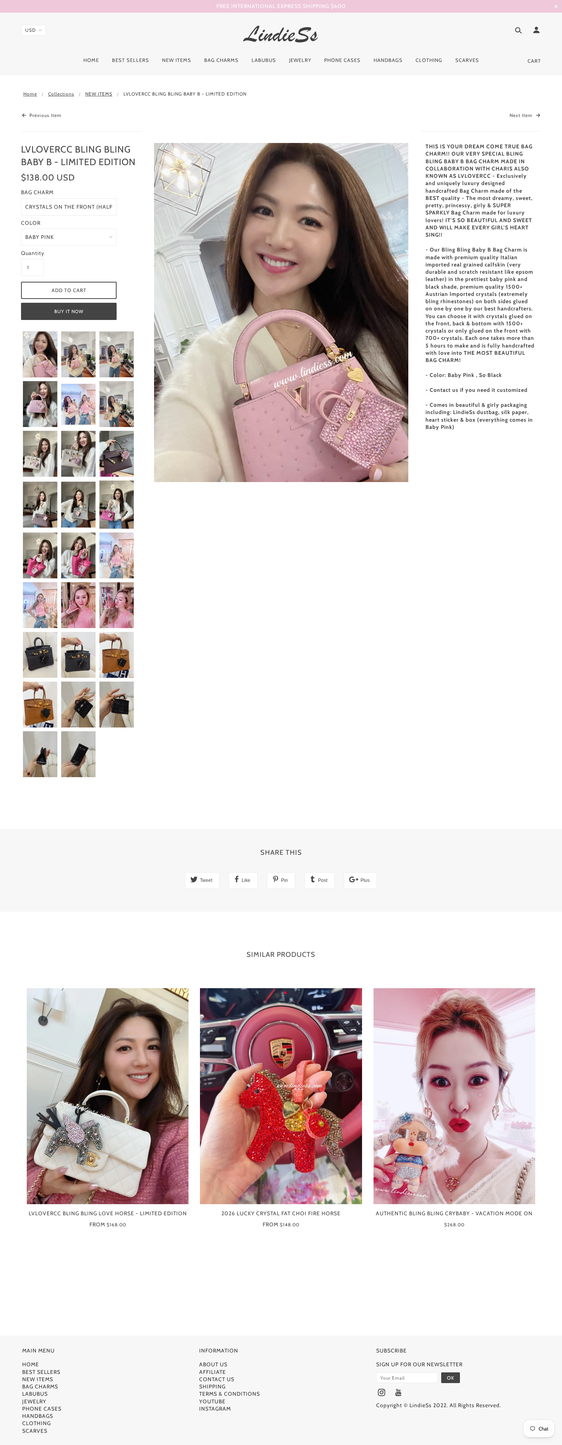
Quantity (32, 253)
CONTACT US (216, 1379)
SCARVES (34, 1430)
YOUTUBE (212, 1401)
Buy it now (68, 311)
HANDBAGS (37, 1416)
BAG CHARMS (40, 1386)
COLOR (31, 222)
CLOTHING (36, 1423)
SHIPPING (212, 1386)
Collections (61, 94)
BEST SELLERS (41, 1372)
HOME (30, 1364)
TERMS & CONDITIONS (229, 1393)
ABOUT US (213, 1364)
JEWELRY (34, 1401)
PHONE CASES (42, 1408)
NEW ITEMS (98, 94)
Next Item (522, 115)
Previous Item (45, 115)
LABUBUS (35, 1393)
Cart (534, 61)
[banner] (281, 34)
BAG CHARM (37, 192)
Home (30, 94)
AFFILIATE (212, 1372)
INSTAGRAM (215, 1408)
